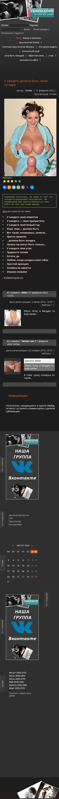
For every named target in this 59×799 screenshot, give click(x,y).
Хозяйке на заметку (19, 267)
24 (8, 576)
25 (13, 576)
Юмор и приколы (32, 38)
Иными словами (17, 271)
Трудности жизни (17, 252)
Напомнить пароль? (12, 33)
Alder (24, 292)
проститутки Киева (29, 42)
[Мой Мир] (32, 187)
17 (8, 571)
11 (13, 565)
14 (28, 565)
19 (18, 571)
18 (13, 571)
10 (8, 565)
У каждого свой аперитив (22, 217)
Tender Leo (27, 341)
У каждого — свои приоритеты (25, 220)
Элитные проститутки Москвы (18, 46)
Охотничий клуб (30, 51)
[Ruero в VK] (22, 467)
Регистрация (40, 29)
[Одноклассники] (9, 187)
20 (23, 571)
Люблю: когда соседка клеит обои (27, 260)
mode (28, 90)
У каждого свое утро (19, 248)
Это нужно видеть (48, 46)
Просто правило (16, 236)
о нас (51, 55)
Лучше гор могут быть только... (26, 244)
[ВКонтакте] (5, 187)
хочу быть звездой (14, 55)
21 (28, 571)
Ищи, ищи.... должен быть (23, 228)
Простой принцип (18, 263)
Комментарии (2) (13, 277)
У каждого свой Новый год (23, 224)
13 (23, 565)
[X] (28, 187)
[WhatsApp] (18, 187)
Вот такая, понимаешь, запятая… (27, 232)
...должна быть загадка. (21, 240)
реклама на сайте (29, 60)
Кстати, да (13, 256)
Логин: (5, 25)
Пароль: (34, 25)
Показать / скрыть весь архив (20, 694)
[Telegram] (14, 187)
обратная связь (36, 55)
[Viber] (23, 187)
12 (18, 565)
